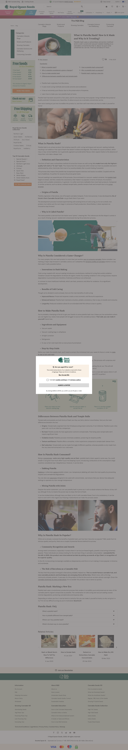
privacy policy (75, 380)
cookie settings (61, 380)
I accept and (65, 380)
